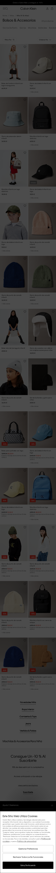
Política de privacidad (26, 841)
